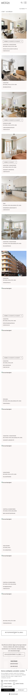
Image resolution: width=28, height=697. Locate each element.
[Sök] (21, 2)
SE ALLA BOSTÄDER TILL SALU (13, 654)
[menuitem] (21, 3)
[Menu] (25, 3)
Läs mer (8, 677)
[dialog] (14, 683)
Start (3, 11)
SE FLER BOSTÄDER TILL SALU (14, 632)
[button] (14, 694)
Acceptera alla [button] (8, 690)
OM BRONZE (14, 666)
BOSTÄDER (14, 661)
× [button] (26, 670)
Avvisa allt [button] (21, 690)
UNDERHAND (14, 663)
